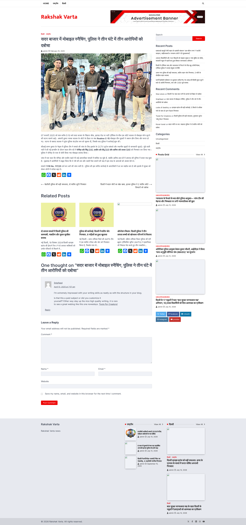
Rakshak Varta (59, 17)
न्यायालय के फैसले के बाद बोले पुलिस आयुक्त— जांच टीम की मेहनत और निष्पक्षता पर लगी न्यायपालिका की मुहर (180, 200)
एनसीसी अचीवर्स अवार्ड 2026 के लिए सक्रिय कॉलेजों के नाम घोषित (149, 432)
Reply (47, 310)
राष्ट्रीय (55, 3)
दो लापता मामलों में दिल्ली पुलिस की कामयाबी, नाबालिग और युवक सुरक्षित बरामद (55, 234)
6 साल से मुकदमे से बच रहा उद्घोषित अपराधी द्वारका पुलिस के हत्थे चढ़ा (149, 446)
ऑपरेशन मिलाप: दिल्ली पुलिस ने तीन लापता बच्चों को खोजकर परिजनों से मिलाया (134, 233)
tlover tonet (160, 124)
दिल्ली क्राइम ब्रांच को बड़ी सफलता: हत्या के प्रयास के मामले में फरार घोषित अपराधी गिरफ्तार (185, 463)
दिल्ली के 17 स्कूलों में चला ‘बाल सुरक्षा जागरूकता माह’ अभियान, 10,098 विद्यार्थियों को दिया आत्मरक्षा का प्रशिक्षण (179, 301)
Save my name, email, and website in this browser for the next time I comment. (83, 393)
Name (44, 369)
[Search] (203, 3)
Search (159, 34)
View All (199, 154)
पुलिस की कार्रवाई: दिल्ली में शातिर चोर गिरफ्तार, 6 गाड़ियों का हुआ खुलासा (94, 233)
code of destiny (162, 107)
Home (46, 3)
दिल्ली (64, 3)
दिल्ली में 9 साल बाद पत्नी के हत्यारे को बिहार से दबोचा (184, 94)
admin (45, 51)
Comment (46, 334)
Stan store (160, 94)
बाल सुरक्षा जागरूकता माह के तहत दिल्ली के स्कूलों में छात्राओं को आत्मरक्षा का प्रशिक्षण (184, 508)
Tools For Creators (108, 304)
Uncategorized (162, 139)
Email (101, 369)
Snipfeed (58, 283)
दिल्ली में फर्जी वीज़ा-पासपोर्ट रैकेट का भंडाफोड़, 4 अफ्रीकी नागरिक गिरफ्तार (150, 459)
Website (45, 381)
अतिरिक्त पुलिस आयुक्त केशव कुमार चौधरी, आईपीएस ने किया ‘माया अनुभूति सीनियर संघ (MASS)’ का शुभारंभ (180, 250)
